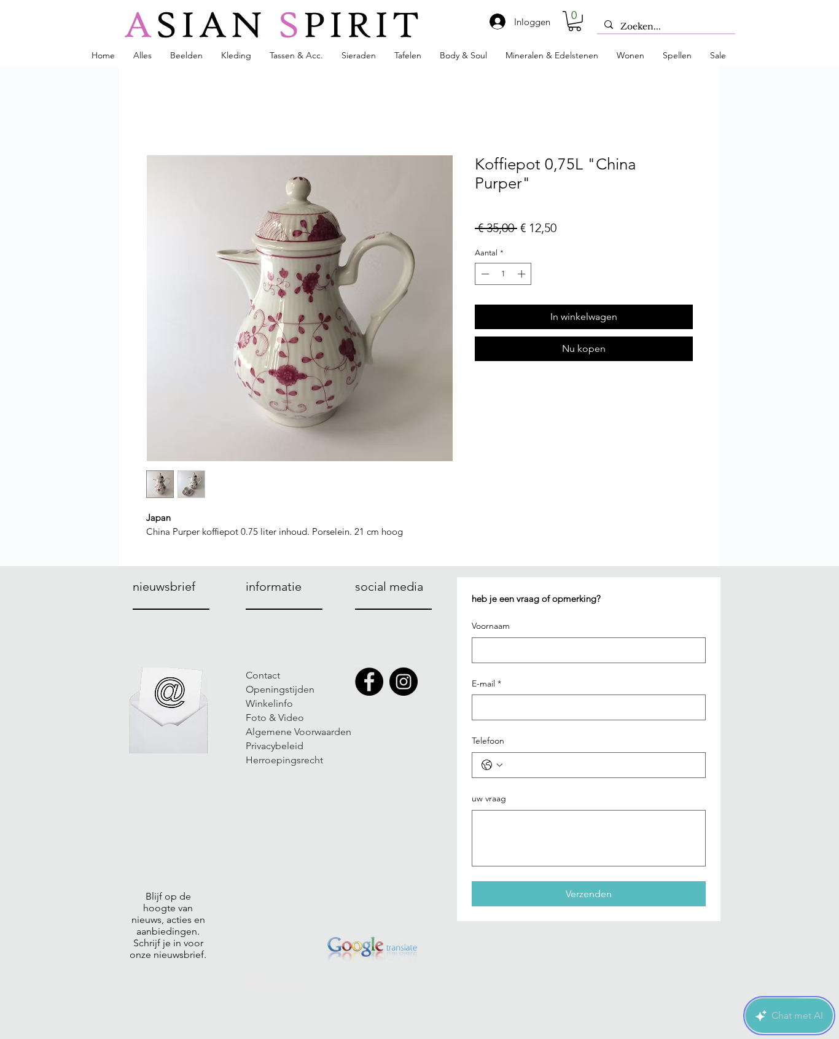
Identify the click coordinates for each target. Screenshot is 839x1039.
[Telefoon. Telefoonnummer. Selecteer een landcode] (492, 765)
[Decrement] (484, 273)
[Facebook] (369, 681)
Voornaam (491, 625)
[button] (575, 21)
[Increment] (522, 273)
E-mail (486, 683)
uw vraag (489, 798)
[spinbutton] (503, 273)
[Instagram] (403, 681)
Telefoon (488, 740)
